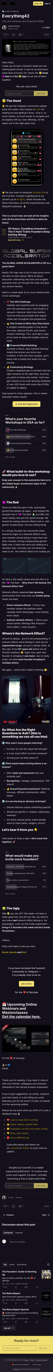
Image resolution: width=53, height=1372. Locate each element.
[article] (26, 1279)
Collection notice (41, 1360)
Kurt (24, 952)
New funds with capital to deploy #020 (19, 1296)
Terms (32, 1360)
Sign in (47, 3)
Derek (5, 952)
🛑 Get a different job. (18, 1137)
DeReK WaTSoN (14, 26)
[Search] (48, 1264)
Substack (16, 1369)
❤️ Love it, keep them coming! (22, 1120)
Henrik (13, 952)
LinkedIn (14, 1148)
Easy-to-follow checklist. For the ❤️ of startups (18, 1279)
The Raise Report (11, 1293)
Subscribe (38, 3)
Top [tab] (5, 1264)
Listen (47, 27)
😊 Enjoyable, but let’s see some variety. (27, 1129)
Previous (10, 1215)
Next (44, 1215)
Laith (39, 109)
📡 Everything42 (10, 11)
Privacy (26, 1360)
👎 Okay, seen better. (18, 1133)
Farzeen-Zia (39, 192)
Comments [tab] (8, 1233)
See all (7, 1328)
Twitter (25, 1148)
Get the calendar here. (21, 1016)
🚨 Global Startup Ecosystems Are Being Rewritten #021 (20, 1314)
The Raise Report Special (15, 1309)
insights (21, 199)
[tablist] (13, 1232)
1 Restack (18, 1197)
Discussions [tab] (22, 1264)
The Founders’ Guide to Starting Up (19, 1273)
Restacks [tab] (19, 1233)
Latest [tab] (11, 1264)
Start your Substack (21, 1364)
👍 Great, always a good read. (22, 1124)
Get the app (36, 1364)
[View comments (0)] (13, 34)
